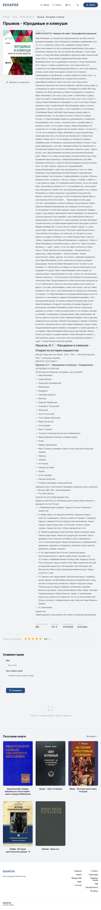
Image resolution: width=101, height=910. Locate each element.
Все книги (91, 736)
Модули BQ (77, 878)
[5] (40, 639)
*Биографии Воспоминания (83, 33)
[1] (25, 639)
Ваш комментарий (14, 671)
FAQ (96, 884)
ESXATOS (9, 871)
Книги (14, 17)
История (66, 33)
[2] (29, 639)
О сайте (94, 871)
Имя (8, 660)
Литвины (94, 891)
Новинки (57, 33)
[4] (36, 639)
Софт (79, 882)
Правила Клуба (94, 879)
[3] (33, 639)
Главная (6, 17)
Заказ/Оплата (91, 887)
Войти (92, 5)
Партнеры (93, 874)
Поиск (58, 5)
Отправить (17, 690)
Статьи (78, 885)
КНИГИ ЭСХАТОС (27, 17)
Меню (46, 5)
